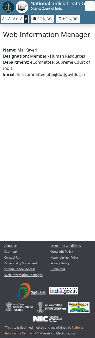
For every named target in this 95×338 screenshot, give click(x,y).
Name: (9, 50)
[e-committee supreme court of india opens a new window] (51, 308)
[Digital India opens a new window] (32, 291)
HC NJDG (70, 18)
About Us (10, 246)
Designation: (16, 56)
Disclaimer (57, 269)
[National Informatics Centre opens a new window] (47, 320)
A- (4, 19)
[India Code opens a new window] (79, 308)
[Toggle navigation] (90, 6)
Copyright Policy (61, 252)
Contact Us (12, 257)
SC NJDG (44, 18)
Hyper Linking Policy (64, 257)
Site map (10, 252)
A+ (15, 19)
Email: (9, 74)
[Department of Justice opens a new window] (20, 308)
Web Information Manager (23, 275)
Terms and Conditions (65, 246)
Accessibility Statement (20, 263)
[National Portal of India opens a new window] (63, 291)
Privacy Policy (59, 263)
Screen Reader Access (19, 269)
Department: (16, 62)
